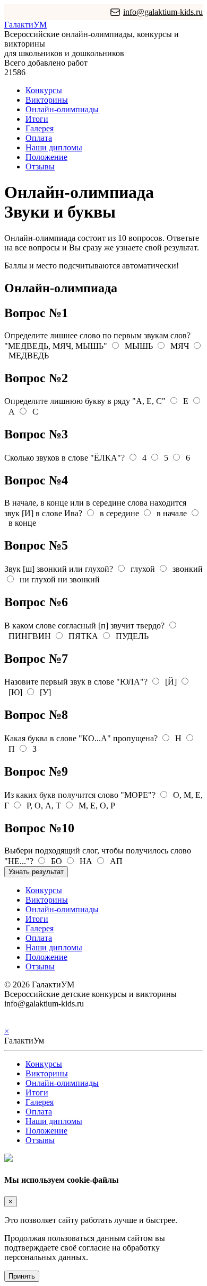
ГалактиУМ (25, 24)
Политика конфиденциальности (62, 1013)
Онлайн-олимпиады (62, 109)
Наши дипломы (53, 147)
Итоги (36, 118)
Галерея (39, 128)
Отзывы (40, 166)
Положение (46, 156)
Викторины (46, 99)
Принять (21, 1276)
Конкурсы (43, 90)
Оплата (38, 137)
